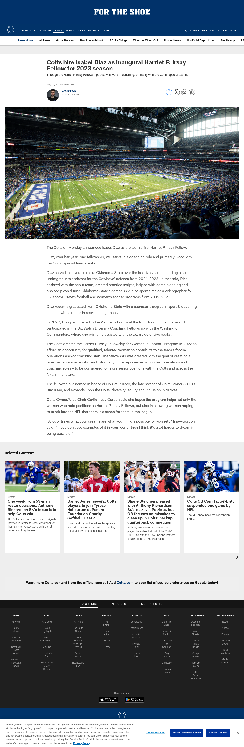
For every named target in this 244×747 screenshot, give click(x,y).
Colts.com (125, 582)
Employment (136, 627)
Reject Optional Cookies (187, 732)
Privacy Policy (81, 743)
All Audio (78, 621)
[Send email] (184, 94)
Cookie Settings (155, 732)
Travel (107, 640)
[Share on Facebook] (169, 94)
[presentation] (237, 558)
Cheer (107, 646)
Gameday (167, 662)
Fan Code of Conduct (167, 643)
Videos (225, 627)
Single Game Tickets (195, 643)
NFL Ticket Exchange (196, 675)
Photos (107, 615)
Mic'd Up (47, 646)
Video (46, 615)
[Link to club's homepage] (10, 29)
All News (16, 621)
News (16, 615)
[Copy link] (192, 92)
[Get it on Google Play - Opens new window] (134, 701)
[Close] (238, 733)
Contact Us (136, 621)
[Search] (185, 30)
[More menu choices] (114, 30)
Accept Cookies (218, 732)
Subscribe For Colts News (16, 662)
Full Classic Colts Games (47, 665)
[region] (122, 733)
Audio (78, 615)
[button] (117, 557)
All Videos (47, 621)
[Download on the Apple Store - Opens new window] (108, 700)
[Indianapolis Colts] (122, 717)
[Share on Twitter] (177, 94)
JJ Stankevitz (69, 90)
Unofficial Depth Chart (16, 650)
